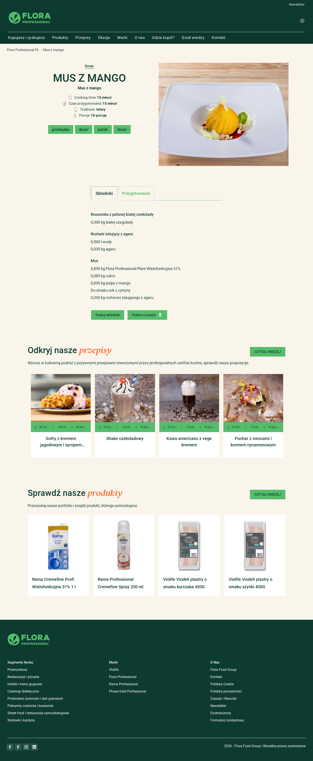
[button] (302, 21)
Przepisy (83, 37)
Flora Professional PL (23, 50)
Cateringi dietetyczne (23, 691)
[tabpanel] (156, 253)
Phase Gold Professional (127, 691)
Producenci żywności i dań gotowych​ (35, 699)
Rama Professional (123, 684)
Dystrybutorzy (220, 713)
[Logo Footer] (28, 633)
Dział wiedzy (193, 37)
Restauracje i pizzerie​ (23, 677)
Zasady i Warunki (223, 699)
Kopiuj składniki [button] (108, 315)
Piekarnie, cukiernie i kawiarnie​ (30, 706)
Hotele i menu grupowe (24, 684)
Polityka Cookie (222, 684)
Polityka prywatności (226, 691)
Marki (122, 37)
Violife (114, 670)
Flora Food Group (223, 670)
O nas (140, 37)
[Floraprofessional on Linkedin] (34, 747)
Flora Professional (122, 677)
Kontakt (219, 37)
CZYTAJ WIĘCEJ (267, 352)
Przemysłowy (17, 670)
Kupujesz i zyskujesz (26, 37)
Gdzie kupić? (163, 37)
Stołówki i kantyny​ (21, 720)
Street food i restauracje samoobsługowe (38, 713)
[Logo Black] (30, 11)
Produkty (60, 37)
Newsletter (296, 4)
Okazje (104, 37)
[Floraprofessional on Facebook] (10, 747)
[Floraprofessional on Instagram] (26, 747)
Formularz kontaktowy (227, 720)
